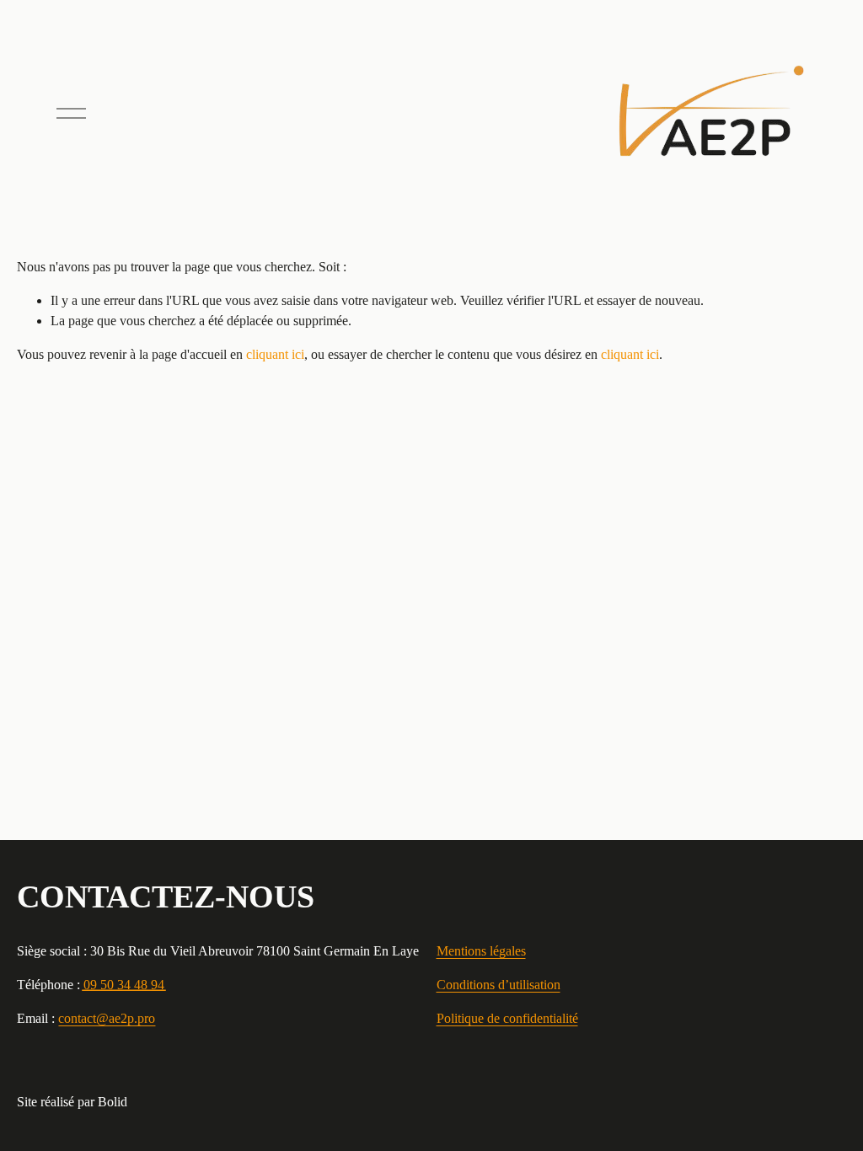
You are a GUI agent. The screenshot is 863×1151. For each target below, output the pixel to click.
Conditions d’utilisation (498, 984)
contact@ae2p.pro (106, 1018)
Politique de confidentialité (507, 1018)
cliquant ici (275, 354)
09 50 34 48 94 (123, 984)
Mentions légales (481, 951)
